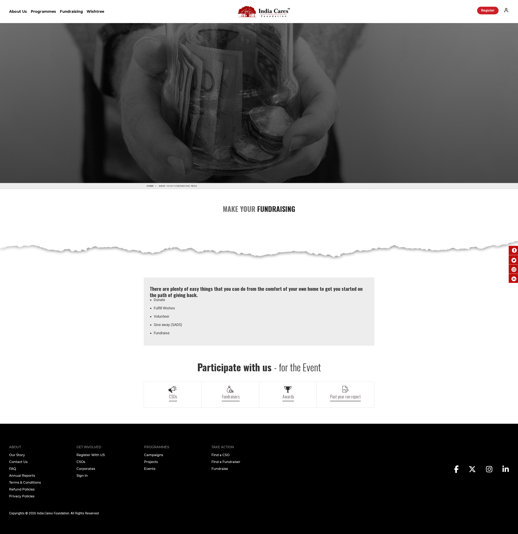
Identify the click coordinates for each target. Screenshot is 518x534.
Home (150, 186)
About (15, 447)
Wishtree (95, 11)
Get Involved (88, 447)
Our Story (17, 455)
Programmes (43, 11)
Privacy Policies (21, 496)
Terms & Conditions (25, 482)
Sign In (82, 476)
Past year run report (345, 396)
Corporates (85, 469)
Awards (288, 396)
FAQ (12, 469)
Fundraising (71, 11)
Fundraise (219, 469)
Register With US (90, 455)
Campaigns (153, 455)
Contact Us (18, 462)
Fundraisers (231, 396)
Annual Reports (22, 476)
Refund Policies (22, 489)
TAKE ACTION (222, 447)
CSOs (173, 396)
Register (488, 10)
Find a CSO (220, 455)
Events (149, 469)
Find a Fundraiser (225, 462)
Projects (151, 462)
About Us (18, 11)
